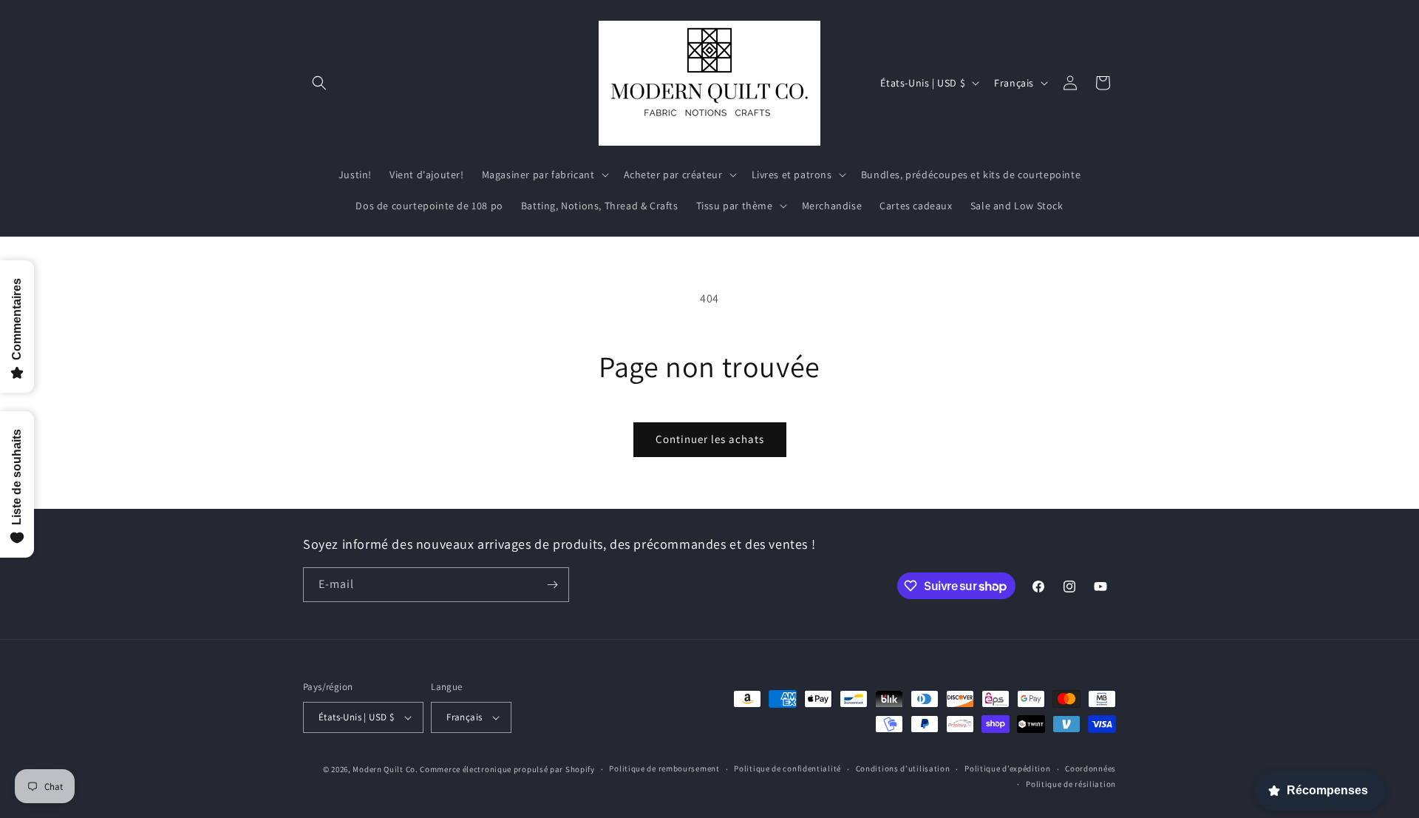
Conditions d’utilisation (903, 768)
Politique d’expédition (1007, 768)
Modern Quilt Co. (385, 769)
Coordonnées (1090, 768)
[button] (319, 83)
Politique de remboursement (664, 768)
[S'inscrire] (552, 584)
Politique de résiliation (1071, 784)
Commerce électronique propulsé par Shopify (507, 769)
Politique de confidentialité (787, 768)
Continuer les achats (710, 439)
